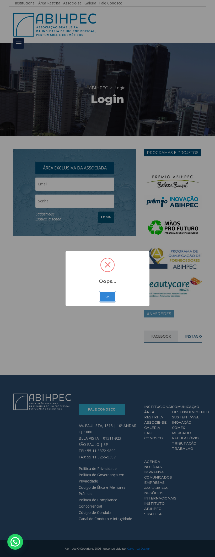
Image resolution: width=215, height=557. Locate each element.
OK (107, 297)
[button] (15, 542)
